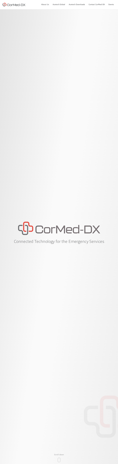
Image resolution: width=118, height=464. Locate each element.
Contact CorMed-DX (97, 5)
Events (111, 5)
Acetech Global (59, 5)
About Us (45, 5)
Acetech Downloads (77, 5)
